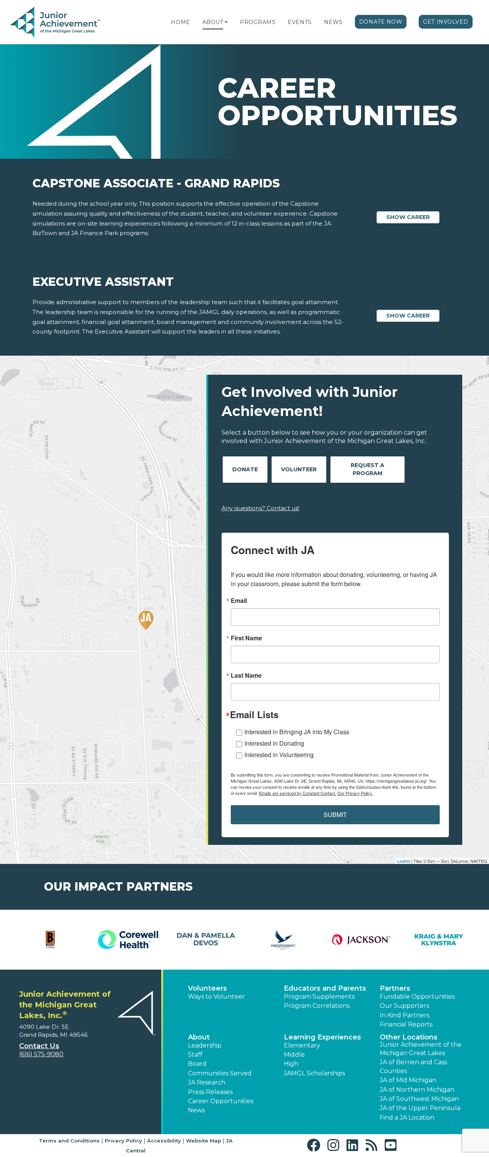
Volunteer (299, 469)
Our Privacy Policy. (355, 793)
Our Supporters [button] (404, 1005)
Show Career (408, 217)
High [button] (291, 1063)
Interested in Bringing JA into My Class (296, 731)
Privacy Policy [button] (123, 1141)
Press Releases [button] (210, 1092)
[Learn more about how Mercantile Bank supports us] (206, 939)
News (333, 22)
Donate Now (381, 21)
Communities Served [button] (220, 1073)
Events (299, 22)
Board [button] (197, 1063)
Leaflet (403, 861)
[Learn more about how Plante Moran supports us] (361, 939)
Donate (245, 469)
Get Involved (445, 21)
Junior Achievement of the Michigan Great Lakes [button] (420, 1049)
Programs (257, 22)
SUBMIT (335, 814)
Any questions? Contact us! (260, 508)
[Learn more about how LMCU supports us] (50, 939)
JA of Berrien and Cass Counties (413, 1066)
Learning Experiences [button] (322, 1037)
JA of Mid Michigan (408, 1080)
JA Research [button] (206, 1082)
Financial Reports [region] (406, 1024)
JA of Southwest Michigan (419, 1098)
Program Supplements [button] (319, 996)
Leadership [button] (205, 1045)
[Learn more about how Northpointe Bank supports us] (283, 939)
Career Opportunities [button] (220, 1101)
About (212, 22)
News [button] (196, 1110)
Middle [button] (294, 1054)
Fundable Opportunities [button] (417, 996)
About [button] (199, 1037)
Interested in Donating (274, 743)
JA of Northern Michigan (417, 1089)
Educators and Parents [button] (325, 988)
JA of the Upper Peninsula (420, 1108)
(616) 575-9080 (41, 1054)
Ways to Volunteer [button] (216, 996)
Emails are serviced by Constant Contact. (297, 793)
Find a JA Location (407, 1117)
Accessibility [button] (164, 1141)
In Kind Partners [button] (404, 1015)
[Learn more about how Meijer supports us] (128, 939)
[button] (226, 22)
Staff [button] (195, 1054)
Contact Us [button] (39, 1046)
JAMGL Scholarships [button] (314, 1073)
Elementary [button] (302, 1045)
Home (180, 22)
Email (239, 601)
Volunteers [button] (207, 988)
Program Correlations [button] (317, 1005)
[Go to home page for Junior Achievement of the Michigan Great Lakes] (56, 22)
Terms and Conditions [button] (69, 1141)
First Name (246, 638)
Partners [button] (395, 988)
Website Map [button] (203, 1141)
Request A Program (367, 469)
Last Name (246, 675)
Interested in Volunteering (279, 754)
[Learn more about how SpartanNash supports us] (439, 939)
